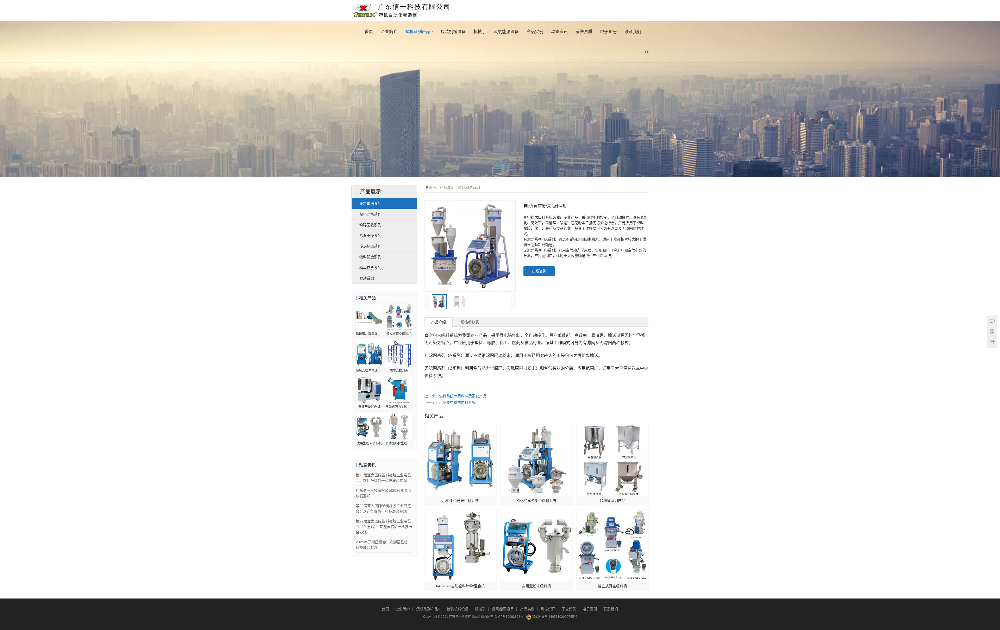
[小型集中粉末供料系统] (460, 460)
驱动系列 (366, 278)
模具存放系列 (370, 268)
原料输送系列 (469, 187)
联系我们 (632, 31)
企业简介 (389, 31)
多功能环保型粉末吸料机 (399, 443)
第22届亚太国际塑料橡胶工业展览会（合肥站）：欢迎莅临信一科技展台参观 (384, 526)
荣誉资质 (584, 31)
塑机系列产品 (417, 31)
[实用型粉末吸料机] (536, 545)
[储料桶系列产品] (612, 460)
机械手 (479, 31)
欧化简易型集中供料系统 (536, 501)
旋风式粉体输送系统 (369, 370)
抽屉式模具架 (399, 370)
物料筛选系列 (370, 257)
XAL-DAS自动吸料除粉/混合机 (460, 586)
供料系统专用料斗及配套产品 (462, 396)
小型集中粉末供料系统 (457, 402)
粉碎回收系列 (370, 225)
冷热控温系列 (370, 246)
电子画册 (608, 31)
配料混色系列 (370, 214)
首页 (369, 31)
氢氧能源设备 (506, 31)
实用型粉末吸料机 (536, 586)
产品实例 (535, 31)
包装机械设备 (453, 31)
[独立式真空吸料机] (612, 545)
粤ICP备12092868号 (508, 617)
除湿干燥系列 (370, 236)
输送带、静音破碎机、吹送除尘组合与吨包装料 (369, 334)
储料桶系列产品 (612, 501)
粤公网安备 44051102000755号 (554, 617)
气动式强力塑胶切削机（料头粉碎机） (399, 407)
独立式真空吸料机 (612, 586)
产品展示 (447, 187)
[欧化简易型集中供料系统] (536, 460)
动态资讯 (559, 31)
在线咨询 (539, 271)
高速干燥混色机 (369, 407)
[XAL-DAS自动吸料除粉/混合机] (460, 545)
